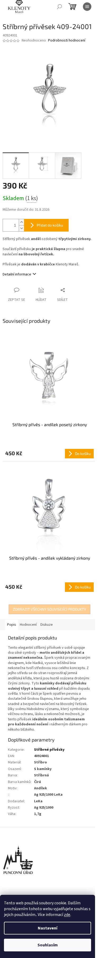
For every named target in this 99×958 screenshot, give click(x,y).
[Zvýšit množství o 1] (21, 222)
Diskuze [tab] (46, 624)
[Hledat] (59, 6)
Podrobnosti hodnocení (66, 40)
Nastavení (47, 928)
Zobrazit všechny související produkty (49, 609)
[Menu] (87, 6)
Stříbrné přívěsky (49, 749)
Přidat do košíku (50, 225)
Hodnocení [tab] (28, 624)
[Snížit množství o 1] (21, 228)
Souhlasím (47, 945)
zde (67, 915)
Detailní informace (17, 274)
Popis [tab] (11, 624)
